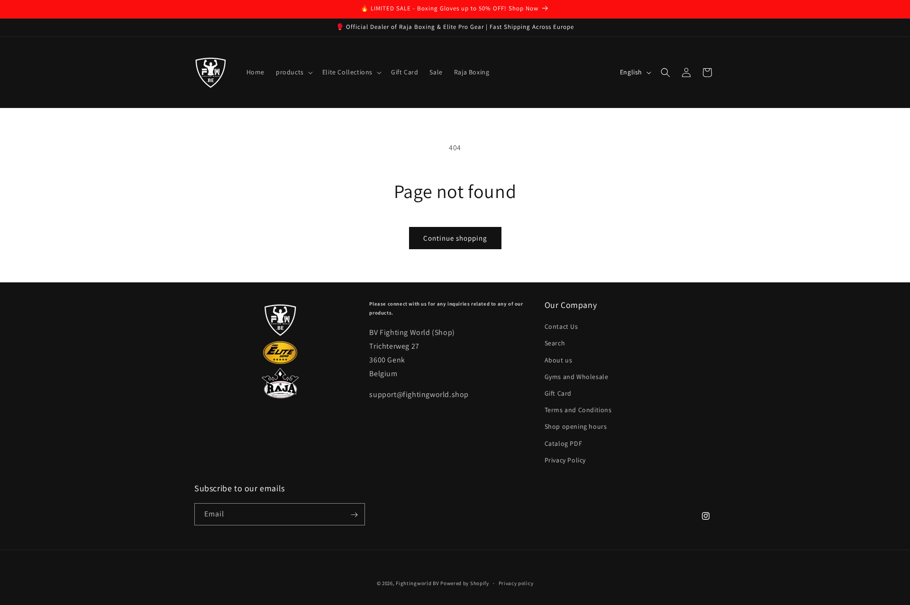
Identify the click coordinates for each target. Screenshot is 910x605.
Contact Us (561, 327)
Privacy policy (516, 582)
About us (559, 360)
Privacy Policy (565, 460)
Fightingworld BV (417, 583)
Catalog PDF (563, 443)
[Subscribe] (354, 515)
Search (555, 343)
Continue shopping (455, 238)
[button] (293, 72)
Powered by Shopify (464, 583)
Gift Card (558, 393)
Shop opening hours (576, 427)
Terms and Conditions (578, 410)
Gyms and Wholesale (577, 376)
